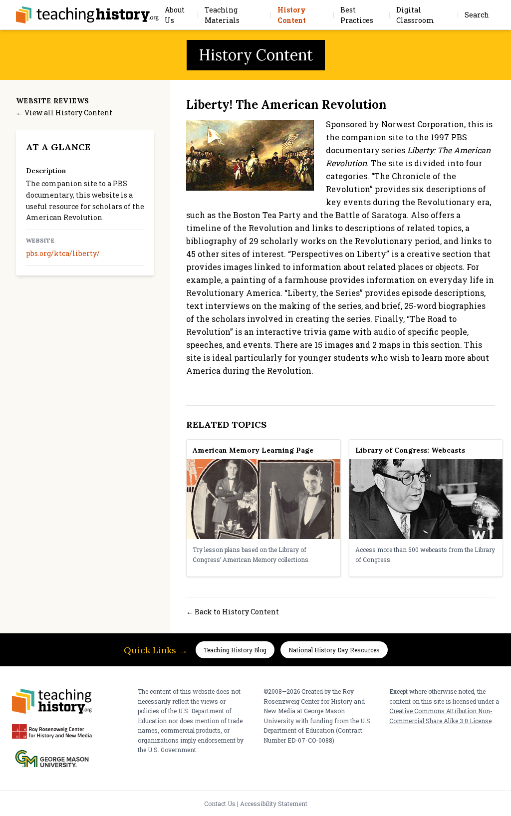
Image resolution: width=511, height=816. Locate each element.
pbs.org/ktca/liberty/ (63, 253)
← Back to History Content (232, 611)
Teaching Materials (222, 15)
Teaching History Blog (235, 650)
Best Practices (356, 15)
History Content (291, 15)
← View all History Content (64, 112)
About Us (175, 15)
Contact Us (220, 804)
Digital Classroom (415, 15)
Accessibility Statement (273, 804)
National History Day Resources (334, 650)
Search (477, 14)
